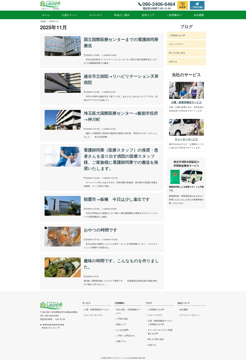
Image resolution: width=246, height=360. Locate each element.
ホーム (46, 15)
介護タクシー (69, 15)
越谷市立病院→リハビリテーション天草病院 (121, 79)
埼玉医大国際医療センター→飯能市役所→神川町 (121, 116)
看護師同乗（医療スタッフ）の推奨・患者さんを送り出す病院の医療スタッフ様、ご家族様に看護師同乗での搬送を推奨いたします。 (121, 159)
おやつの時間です (100, 230)
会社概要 (199, 15)
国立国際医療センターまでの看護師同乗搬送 (121, 42)
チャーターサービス (186, 139)
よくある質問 (122, 329)
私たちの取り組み (177, 52)
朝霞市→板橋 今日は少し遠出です (117, 199)
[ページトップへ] (235, 348)
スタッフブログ (176, 44)
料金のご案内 (122, 15)
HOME (43, 21)
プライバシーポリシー (190, 315)
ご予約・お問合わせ (125, 335)
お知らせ (173, 61)
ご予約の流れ (122, 318)
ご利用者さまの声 (177, 35)
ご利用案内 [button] (173, 15)
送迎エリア (148, 15)
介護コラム (121, 341)
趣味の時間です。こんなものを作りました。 (121, 264)
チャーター (95, 15)
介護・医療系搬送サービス (186, 102)
